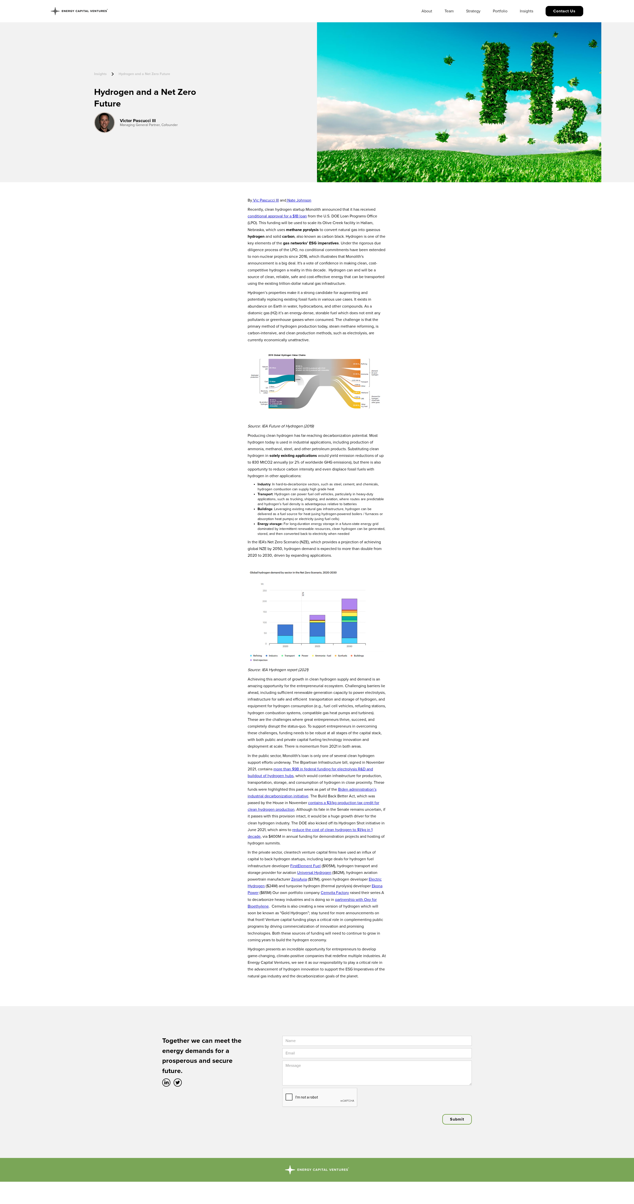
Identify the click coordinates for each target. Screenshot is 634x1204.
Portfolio (500, 11)
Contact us (564, 11)
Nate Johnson (298, 200)
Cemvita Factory (335, 892)
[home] (79, 11)
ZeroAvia (299, 879)
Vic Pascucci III (265, 200)
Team (449, 11)
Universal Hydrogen (314, 872)
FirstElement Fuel (305, 866)
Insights (526, 11)
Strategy (473, 11)
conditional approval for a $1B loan (277, 216)
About (427, 11)
